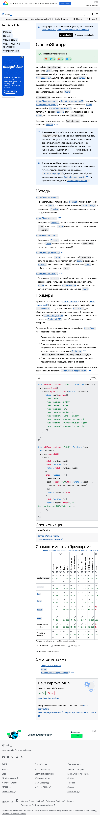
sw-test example (69, 301)
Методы (7, 32)
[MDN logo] (7, 745)
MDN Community (42, 769)
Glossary (71, 787)
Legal (69, 801)
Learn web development (78, 774)
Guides (70, 778)
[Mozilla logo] (10, 801)
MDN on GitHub (42, 787)
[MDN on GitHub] (3, 757)
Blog (4, 774)
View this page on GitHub (49, 712)
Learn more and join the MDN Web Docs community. (65, 29)
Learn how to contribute (48, 698)
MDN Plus (6, 787)
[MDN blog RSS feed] (21, 757)
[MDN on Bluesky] (7, 757)
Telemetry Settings (54, 801)
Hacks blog (72, 791)
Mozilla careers (9, 778)
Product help (8, 791)
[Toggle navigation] (97, 14)
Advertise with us (9, 782)
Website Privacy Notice (31, 801)
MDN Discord (41, 782)
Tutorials (71, 782)
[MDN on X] (12, 757)
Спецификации (10, 40)
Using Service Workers (51, 665)
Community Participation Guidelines (37, 805)
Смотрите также (11, 51)
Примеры (7, 36)
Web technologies (75, 769)
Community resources (44, 774)
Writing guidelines (42, 778)
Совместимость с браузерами (11, 45)
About (5, 769)
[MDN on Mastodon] (16, 757)
